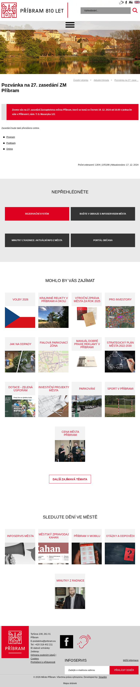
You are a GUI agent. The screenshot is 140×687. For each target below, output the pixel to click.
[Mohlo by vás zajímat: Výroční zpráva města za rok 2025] (87, 317)
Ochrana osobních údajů (43, 655)
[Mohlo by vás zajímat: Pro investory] (120, 317)
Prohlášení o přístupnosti (43, 662)
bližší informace (131, 660)
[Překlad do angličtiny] (137, 3)
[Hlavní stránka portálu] (34, 11)
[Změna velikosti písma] (131, 3)
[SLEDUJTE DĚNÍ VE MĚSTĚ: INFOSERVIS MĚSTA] (20, 553)
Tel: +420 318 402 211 (42, 644)
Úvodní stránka (80, 80)
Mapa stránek (70, 683)
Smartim (103, 677)
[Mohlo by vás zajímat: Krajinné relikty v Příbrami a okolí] (53, 317)
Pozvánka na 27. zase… (126, 80)
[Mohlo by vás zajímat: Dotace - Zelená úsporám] (20, 406)
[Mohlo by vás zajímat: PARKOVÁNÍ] (87, 406)
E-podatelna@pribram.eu (43, 641)
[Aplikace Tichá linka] (121, 3)
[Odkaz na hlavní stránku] (15, 643)
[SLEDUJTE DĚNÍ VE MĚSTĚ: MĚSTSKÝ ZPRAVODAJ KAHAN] (53, 553)
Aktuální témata (101, 80)
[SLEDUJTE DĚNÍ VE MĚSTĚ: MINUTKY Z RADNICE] (70, 598)
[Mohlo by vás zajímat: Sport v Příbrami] (120, 406)
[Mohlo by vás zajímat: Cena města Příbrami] (70, 451)
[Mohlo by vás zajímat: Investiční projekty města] (53, 406)
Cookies (35, 658)
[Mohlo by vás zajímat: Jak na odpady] (20, 361)
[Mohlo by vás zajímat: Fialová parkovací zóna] (53, 361)
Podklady (11, 143)
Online (9, 149)
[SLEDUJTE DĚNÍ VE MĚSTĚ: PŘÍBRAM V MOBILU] (87, 553)
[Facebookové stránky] (126, 3)
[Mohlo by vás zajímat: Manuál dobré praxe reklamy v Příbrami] (87, 361)
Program (10, 137)
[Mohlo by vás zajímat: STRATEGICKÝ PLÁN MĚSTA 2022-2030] (120, 361)
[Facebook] (65, 647)
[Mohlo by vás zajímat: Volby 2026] (20, 317)
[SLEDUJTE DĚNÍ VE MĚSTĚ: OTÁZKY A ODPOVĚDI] (120, 553)
